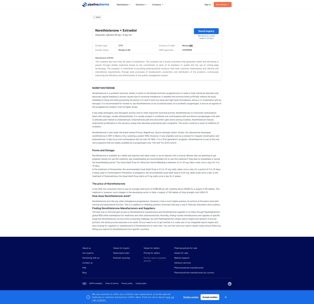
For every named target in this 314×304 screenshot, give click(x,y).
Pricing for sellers (152, 253)
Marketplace (122, 4)
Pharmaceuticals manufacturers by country (194, 272)
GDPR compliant (95, 283)
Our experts (87, 253)
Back (98, 17)
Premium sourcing (121, 258)
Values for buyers (121, 248)
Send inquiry (206, 31)
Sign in (207, 4)
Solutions (140, 4)
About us (86, 248)
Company (156, 4)
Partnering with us (90, 258)
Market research (181, 258)
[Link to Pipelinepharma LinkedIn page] (230, 284)
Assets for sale (181, 253)
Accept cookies (210, 297)
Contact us (87, 263)
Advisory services (182, 263)
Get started (221, 4)
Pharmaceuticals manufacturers (188, 267)
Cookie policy (141, 283)
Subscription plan (121, 253)
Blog (84, 272)
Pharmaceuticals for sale (185, 248)
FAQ (84, 267)
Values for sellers (151, 248)
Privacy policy (127, 283)
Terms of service (111, 283)
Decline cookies (191, 297)
